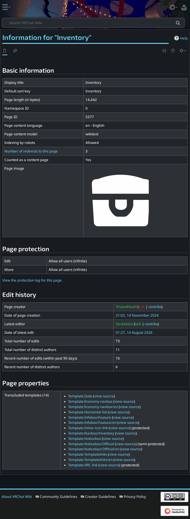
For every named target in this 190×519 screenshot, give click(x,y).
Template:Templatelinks (87, 454)
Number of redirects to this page (31, 151)
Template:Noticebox (84, 438)
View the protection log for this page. (32, 280)
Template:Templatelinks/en (90, 459)
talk (142, 306)
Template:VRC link (83, 465)
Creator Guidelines (100, 496)
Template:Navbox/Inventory (91, 433)
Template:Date (80, 396)
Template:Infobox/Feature (89, 417)
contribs (155, 306)
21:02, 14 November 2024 (137, 315)
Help (184, 38)
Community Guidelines (58, 496)
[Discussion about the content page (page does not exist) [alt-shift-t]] (15, 51)
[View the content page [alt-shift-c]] (4, 51)
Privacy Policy (135, 496)
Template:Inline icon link (88, 427)
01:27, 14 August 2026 (134, 332)
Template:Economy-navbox (90, 401)
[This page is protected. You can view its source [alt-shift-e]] (164, 51)
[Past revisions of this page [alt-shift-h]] (173, 51)
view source (104, 396)
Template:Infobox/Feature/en (92, 422)
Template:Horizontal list (87, 412)
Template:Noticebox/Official (91, 443)
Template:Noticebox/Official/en (94, 449)
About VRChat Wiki (17, 496)
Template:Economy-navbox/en (93, 406)
